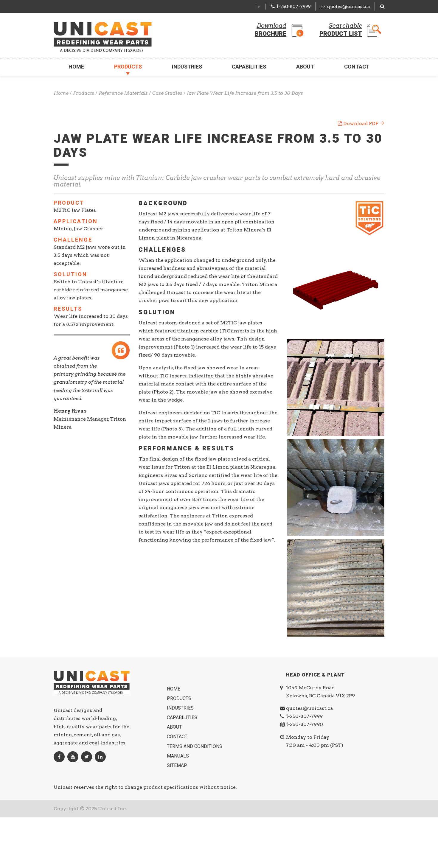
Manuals (178, 756)
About (305, 67)
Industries (187, 67)
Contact (356, 67)
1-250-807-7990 (304, 724)
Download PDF (361, 123)
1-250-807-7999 (294, 6)
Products (128, 67)
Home (76, 67)
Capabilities (249, 67)
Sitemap (177, 765)
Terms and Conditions (195, 746)
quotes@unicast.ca (348, 6)
